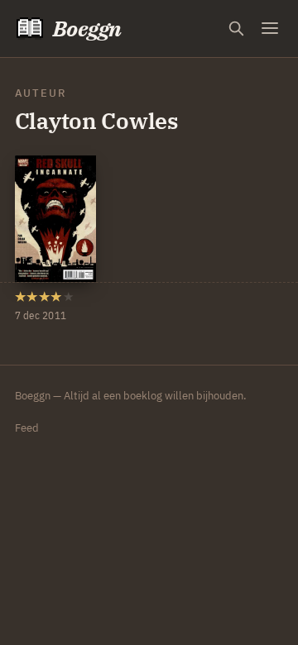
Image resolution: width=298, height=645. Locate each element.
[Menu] (270, 29)
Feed (27, 428)
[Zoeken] (236, 29)
